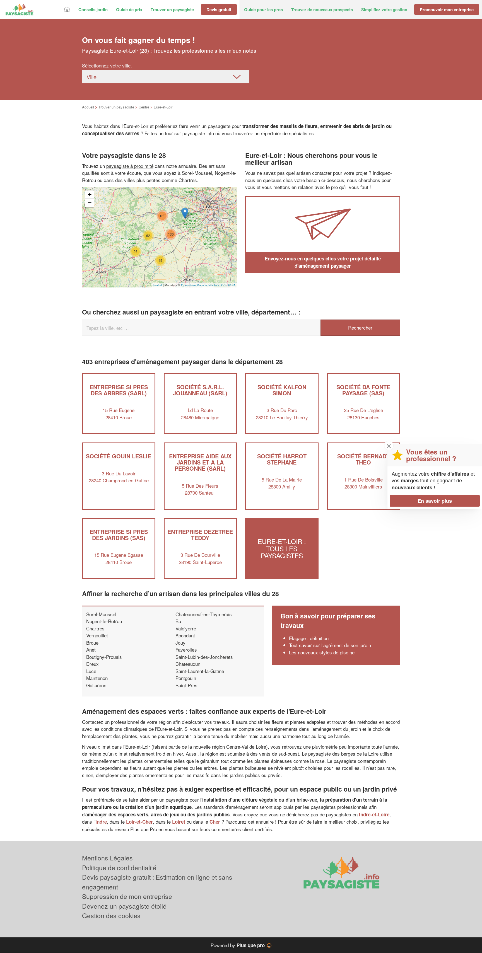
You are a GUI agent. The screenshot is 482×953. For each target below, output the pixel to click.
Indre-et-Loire (374, 814)
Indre (101, 821)
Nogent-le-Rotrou (104, 621)
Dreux (92, 663)
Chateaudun (187, 663)
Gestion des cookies (111, 915)
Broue (92, 642)
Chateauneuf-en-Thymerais (203, 614)
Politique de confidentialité (119, 867)
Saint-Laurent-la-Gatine (199, 670)
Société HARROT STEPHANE (282, 459)
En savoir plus (435, 500)
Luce (91, 670)
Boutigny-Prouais (104, 656)
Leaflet (157, 285)
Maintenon (97, 677)
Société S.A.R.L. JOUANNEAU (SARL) (200, 390)
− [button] (89, 202)
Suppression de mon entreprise (127, 896)
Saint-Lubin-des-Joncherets (204, 656)
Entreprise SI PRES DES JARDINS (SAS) (119, 535)
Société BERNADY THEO (363, 459)
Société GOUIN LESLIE (118, 456)
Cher (214, 821)
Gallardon (96, 685)
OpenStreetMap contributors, (201, 285)
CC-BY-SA (228, 285)
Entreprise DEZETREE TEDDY (200, 535)
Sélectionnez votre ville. (107, 65)
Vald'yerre (185, 628)
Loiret (178, 821)
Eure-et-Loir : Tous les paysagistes (282, 548)
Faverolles (186, 649)
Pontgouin (185, 677)
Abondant (185, 635)
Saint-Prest (187, 685)
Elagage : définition (309, 638)
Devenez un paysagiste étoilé (124, 906)
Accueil (88, 107)
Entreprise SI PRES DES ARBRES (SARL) (119, 390)
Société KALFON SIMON (281, 390)
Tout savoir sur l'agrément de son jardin (330, 645)
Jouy (180, 642)
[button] (93, 9)
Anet (91, 649)
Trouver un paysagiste (116, 107)
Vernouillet (97, 635)
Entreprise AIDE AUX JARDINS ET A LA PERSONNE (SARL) (200, 462)
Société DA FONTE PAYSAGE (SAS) (363, 390)
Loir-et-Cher (139, 821)
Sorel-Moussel (101, 614)
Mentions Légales (107, 857)
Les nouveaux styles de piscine (322, 652)
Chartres (95, 628)
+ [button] (89, 194)
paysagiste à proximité (129, 165)
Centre (144, 107)
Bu (178, 621)
